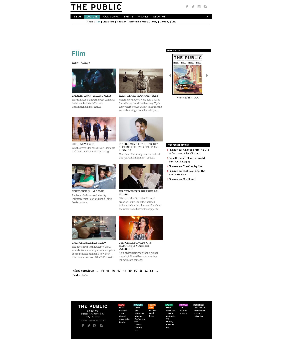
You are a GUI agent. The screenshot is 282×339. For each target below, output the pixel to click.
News (78, 17)
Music (90, 22)
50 (135, 270)
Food (151, 313)
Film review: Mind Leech (182, 179)
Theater (121, 22)
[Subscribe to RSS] (204, 6)
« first (76, 270)
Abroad (122, 316)
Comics (183, 313)
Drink (151, 316)
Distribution (199, 311)
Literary (153, 22)
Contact (198, 313)
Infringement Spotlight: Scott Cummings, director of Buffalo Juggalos (138, 147)
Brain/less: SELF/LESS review (89, 242)
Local (121, 308)
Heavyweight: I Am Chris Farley (138, 95)
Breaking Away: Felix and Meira (91, 95)
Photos (183, 311)
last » (84, 275)
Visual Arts (108, 22)
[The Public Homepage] (100, 7)
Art (181, 308)
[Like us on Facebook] (187, 6)
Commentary (125, 319)
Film (98, 22)
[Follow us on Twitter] (193, 6)
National (123, 311)
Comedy (164, 22)
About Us (159, 17)
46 (113, 270)
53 (151, 270)
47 (118, 270)
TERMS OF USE (85, 320)
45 (107, 270)
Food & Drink (111, 17)
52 (146, 270)
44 (102, 270)
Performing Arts (137, 22)
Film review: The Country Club (186, 166)
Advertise (198, 316)
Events (128, 17)
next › (76, 275)
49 (130, 270)
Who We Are (199, 308)
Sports (122, 322)
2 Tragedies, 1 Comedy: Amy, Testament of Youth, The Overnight (135, 245)
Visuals (143, 17)
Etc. (174, 22)
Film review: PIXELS (83, 144)
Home (75, 62)
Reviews (153, 310)
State (121, 313)
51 (141, 270)
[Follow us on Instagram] (199, 6)
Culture (92, 17)
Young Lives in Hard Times (88, 191)
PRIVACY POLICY (99, 320)
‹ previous (87, 270)
